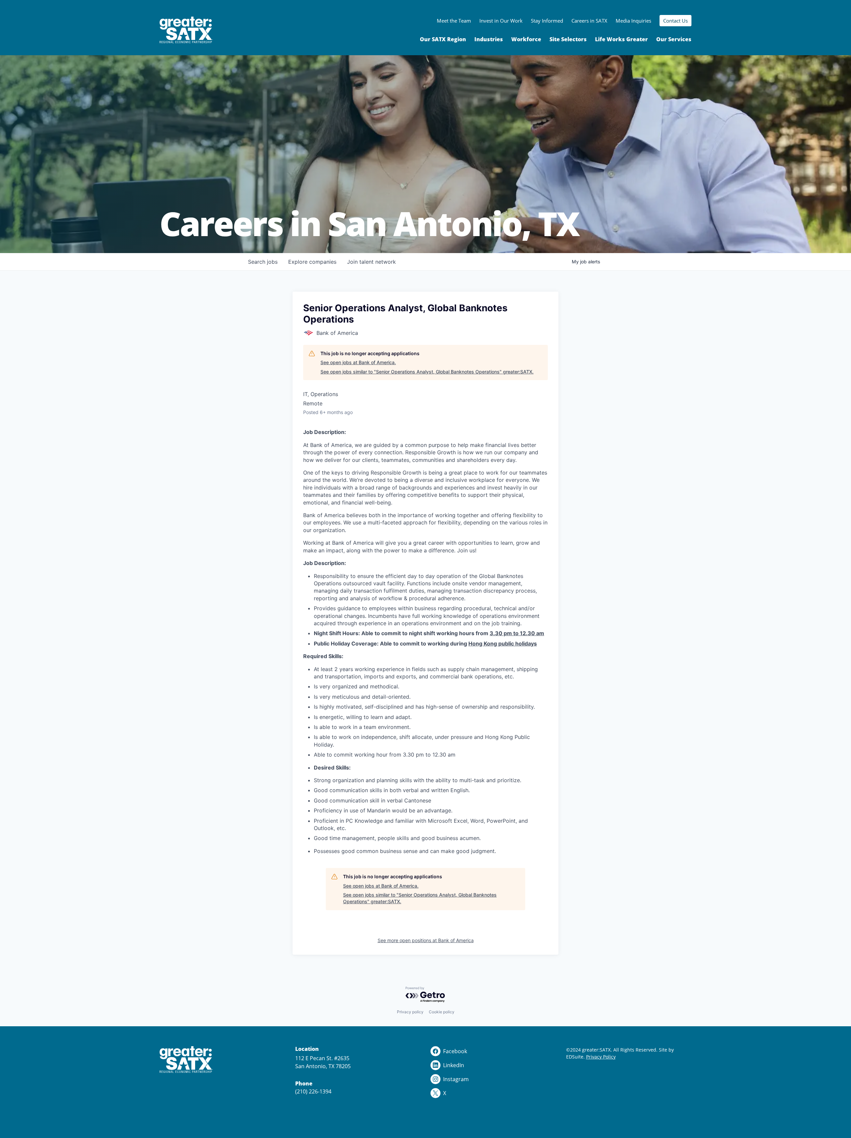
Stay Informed (547, 20)
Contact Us (675, 20)
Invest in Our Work (501, 20)
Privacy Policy (601, 1057)
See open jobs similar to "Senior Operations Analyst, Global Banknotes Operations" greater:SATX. (427, 371)
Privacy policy (410, 1011)
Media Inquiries (633, 20)
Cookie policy (441, 1011)
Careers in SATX (589, 20)
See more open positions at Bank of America (426, 940)
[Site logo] (186, 30)
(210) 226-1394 (313, 1091)
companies (312, 261)
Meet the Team (454, 20)
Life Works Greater (621, 39)
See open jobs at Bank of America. (358, 362)
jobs (263, 261)
